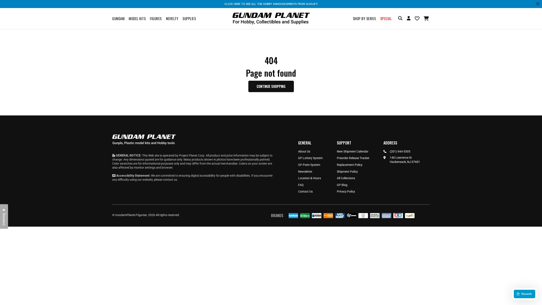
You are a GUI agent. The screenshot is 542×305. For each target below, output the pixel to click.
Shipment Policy (347, 171)
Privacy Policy (346, 191)
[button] (427, 18)
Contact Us (305, 191)
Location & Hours (309, 178)
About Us (304, 151)
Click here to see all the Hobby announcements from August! (271, 4)
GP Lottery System (310, 158)
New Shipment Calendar (352, 151)
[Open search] (400, 18)
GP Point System (309, 164)
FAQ (301, 185)
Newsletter (305, 171)
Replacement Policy (349, 164)
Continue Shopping (271, 86)
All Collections (346, 178)
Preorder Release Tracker (353, 158)
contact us (170, 179)
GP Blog (342, 185)
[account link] (409, 19)
